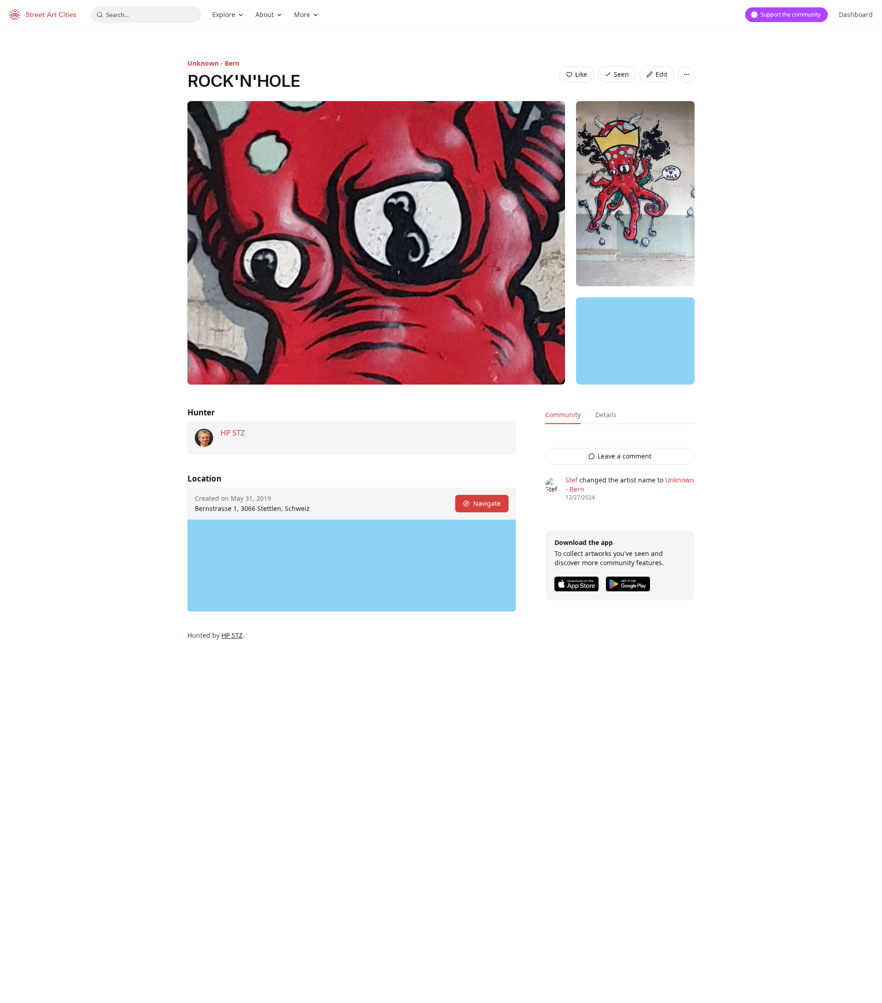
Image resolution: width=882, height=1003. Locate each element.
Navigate (487, 503)
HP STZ (232, 433)
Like (581, 74)
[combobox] (146, 14)
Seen (621, 74)
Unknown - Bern (213, 63)
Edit (661, 74)
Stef (571, 480)
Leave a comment (624, 456)
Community (563, 414)
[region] (635, 341)
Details (605, 414)
